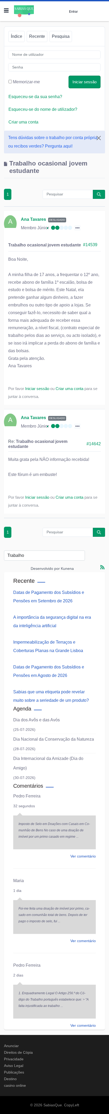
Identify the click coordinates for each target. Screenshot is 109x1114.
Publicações (14, 1072)
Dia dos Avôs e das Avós (36, 720)
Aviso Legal (13, 1065)
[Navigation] (6, 10)
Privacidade (14, 1059)
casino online (15, 1085)
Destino (10, 1079)
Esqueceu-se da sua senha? (35, 96)
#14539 (90, 244)
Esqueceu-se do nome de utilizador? (42, 109)
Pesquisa (61, 36)
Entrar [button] (73, 11)
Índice (16, 36)
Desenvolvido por (45, 568)
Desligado (57, 219)
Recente (37, 36)
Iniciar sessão (84, 82)
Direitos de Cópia (18, 1052)
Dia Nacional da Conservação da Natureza (53, 739)
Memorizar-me (26, 82)
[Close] (98, 138)
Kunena (67, 568)
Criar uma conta (23, 122)
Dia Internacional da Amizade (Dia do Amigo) (48, 763)
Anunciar (11, 1046)
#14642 (94, 444)
